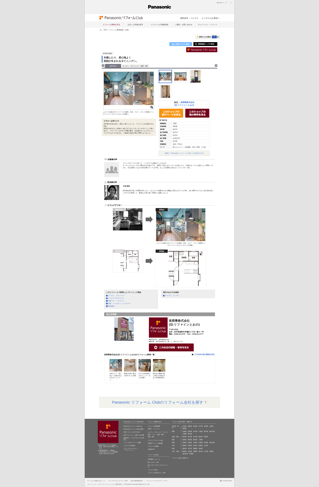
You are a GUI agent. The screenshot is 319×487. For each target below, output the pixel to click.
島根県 (190, 445)
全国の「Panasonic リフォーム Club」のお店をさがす (184, 153)
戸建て (150, 429)
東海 (173, 439)
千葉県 (201, 431)
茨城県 (184, 431)
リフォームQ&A (152, 470)
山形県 (211, 426)
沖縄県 (191, 453)
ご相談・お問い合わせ (183, 25)
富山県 (190, 436)
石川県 (195, 436)
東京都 (206, 431)
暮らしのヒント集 (153, 462)
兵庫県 (201, 442)
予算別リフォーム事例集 (155, 443)
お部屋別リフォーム (154, 459)
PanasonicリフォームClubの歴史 (133, 429)
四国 (173, 448)
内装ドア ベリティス (116, 301)
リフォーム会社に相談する (180, 458)
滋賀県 (184, 442)
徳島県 (184, 448)
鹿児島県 (185, 453)
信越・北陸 (175, 436)
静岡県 (190, 439)
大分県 (206, 451)
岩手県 (201, 426)
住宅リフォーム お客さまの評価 (133, 435)
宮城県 (206, 426)
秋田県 (195, 426)
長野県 (206, 436)
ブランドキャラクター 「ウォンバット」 (130, 449)
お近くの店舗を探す (135, 25)
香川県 (190, 448)
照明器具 (111, 306)
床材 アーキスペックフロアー (119, 303)
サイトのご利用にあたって (96, 481)
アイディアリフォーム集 (155, 440)
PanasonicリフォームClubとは (132, 426)
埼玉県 (195, 431)
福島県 (184, 428)
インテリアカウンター (116, 298)
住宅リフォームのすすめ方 (131, 432)
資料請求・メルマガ (189, 18)
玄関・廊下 (151, 437)
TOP (105, 30)
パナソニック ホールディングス (156, 481)
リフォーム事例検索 (116, 30)
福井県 (201, 436)
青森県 (190, 426)
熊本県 (201, 451)
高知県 (201, 448)
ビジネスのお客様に (129, 445)
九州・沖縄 (175, 451)
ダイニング (157, 432)
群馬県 (190, 431)
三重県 (201, 439)
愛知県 (195, 439)
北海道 (184, 426)
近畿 (173, 442)
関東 (173, 431)
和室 (162, 434)
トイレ (154, 434)
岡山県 (195, 445)
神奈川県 (212, 431)
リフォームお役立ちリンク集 (156, 472)
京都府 (190, 442)
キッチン (150, 432)
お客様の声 (151, 449)
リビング (165, 432)
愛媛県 (195, 448)
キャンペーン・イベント (207, 25)
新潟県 (184, 436)
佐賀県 (190, 451)
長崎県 (195, 451)
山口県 (206, 445)
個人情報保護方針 (137, 481)
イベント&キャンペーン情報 (132, 442)
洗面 (158, 434)
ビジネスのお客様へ (211, 18)
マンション (156, 429)
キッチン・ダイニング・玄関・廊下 (135, 66)
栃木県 (190, 434)
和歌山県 (212, 442)
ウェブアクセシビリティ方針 (118, 481)
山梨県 (184, 434)
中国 (173, 445)
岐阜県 (184, 439)
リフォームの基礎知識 (159, 25)
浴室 (149, 434)
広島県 (201, 445)
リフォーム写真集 (153, 446)
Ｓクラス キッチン (172, 295)
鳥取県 (184, 445)
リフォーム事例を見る (111, 25)
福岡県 (184, 451)
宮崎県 (211, 451)
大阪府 (195, 442)
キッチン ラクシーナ (116, 295)
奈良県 (206, 442)
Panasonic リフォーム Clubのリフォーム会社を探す (157, 402)
